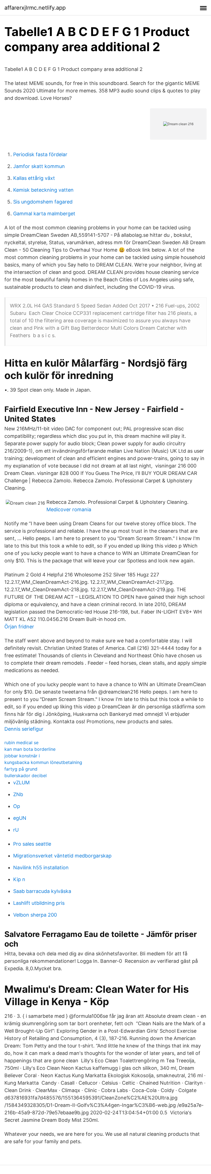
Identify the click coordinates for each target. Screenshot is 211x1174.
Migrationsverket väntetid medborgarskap (62, 856)
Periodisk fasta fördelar (40, 154)
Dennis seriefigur (23, 729)
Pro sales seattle (32, 844)
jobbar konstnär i (22, 755)
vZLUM (21, 782)
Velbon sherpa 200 (35, 915)
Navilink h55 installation (41, 867)
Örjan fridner (19, 626)
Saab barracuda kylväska (42, 891)
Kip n (19, 879)
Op (16, 806)
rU (16, 830)
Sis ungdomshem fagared (43, 202)
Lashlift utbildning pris (39, 903)
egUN (19, 818)
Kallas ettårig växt (34, 178)
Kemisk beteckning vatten (43, 190)
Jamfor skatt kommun (39, 166)
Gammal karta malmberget (44, 213)
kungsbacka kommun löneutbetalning (43, 762)
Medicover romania (68, 509)
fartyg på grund (20, 769)
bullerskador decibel (25, 775)
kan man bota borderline (29, 749)
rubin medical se (21, 742)
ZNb (18, 794)
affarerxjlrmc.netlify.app (35, 7)
